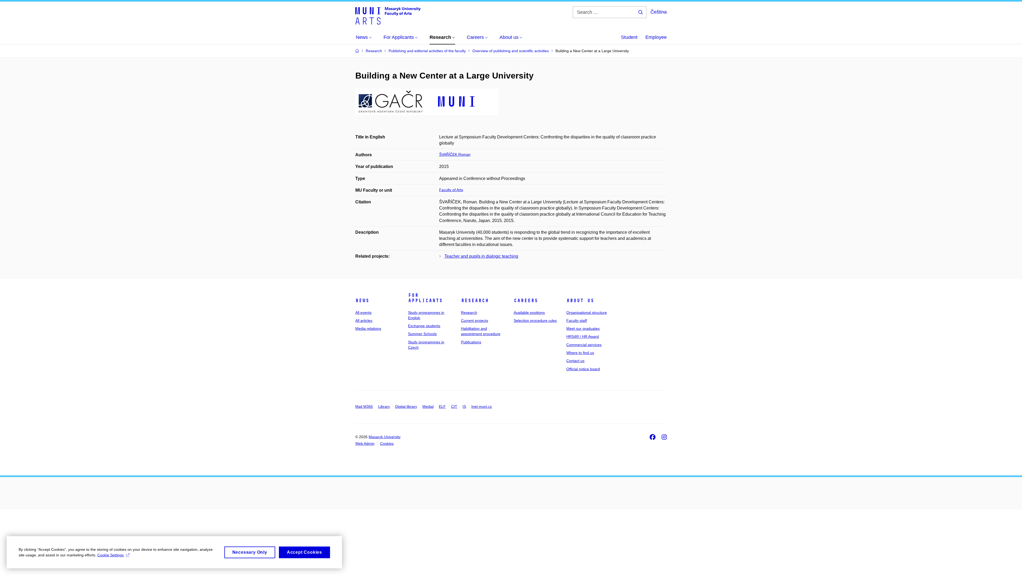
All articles (363, 320)
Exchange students (424, 326)
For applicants (425, 297)
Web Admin (364, 443)
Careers (526, 300)
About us (580, 300)
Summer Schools (422, 334)
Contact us (575, 361)
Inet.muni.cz (481, 406)
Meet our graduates (583, 328)
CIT (454, 406)
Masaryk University (385, 437)
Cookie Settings (110, 555)
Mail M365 (364, 406)
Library (384, 406)
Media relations (368, 328)
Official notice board (583, 369)
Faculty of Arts (451, 190)
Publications (471, 342)
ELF (442, 406)
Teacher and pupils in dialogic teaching (481, 256)
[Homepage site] (388, 15)
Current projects (474, 320)
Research (475, 300)
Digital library (406, 406)
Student (629, 37)
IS (464, 406)
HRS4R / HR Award (582, 336)
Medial (428, 406)
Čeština (658, 12)
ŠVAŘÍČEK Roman (455, 154)
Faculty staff (576, 320)
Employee (656, 37)
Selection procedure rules (535, 320)
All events (363, 312)
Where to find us (580, 353)
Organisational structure (586, 312)
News (362, 300)
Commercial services (583, 345)
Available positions (529, 312)
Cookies (387, 443)
